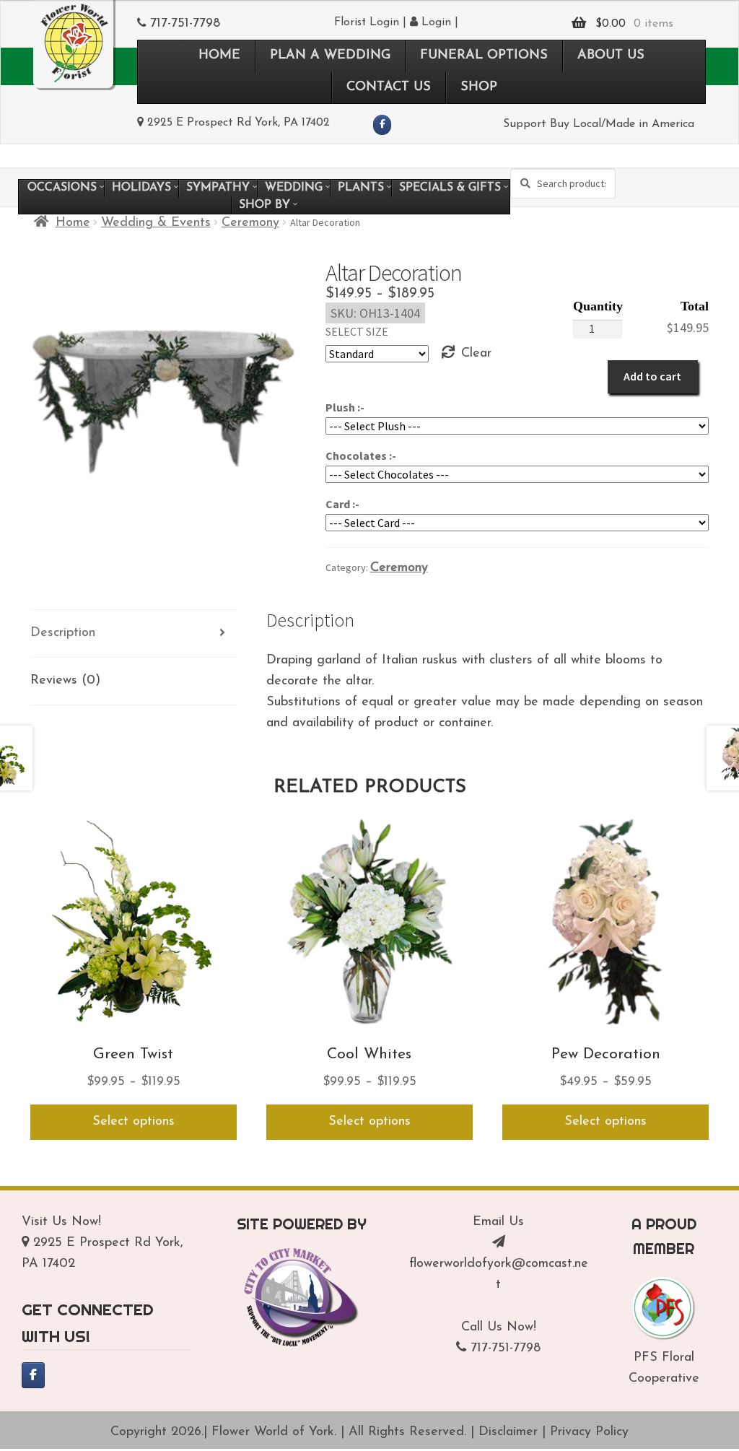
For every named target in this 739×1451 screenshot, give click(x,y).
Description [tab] (62, 633)
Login (434, 22)
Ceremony (250, 223)
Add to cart (652, 376)
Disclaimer (508, 1432)
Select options (133, 1121)
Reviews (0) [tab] (65, 680)
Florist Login (366, 22)
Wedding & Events (156, 223)
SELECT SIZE (356, 331)
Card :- (342, 504)
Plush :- (344, 407)
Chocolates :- (360, 455)
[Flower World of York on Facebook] (382, 125)
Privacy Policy (589, 1432)
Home (73, 223)
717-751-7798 (185, 23)
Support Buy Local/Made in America (598, 124)
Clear (476, 353)
